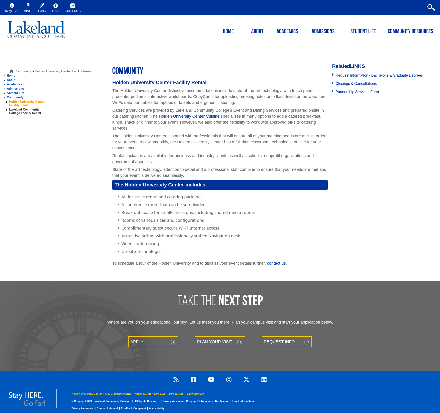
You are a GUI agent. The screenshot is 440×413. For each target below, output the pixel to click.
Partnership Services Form (357, 92)
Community (23, 71)
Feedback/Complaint (133, 408)
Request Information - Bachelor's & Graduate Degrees (379, 75)
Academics (14, 84)
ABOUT (257, 32)
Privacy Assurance (174, 401)
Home (11, 75)
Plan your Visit (214, 341)
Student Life (15, 93)
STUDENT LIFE (363, 32)
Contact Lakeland (107, 408)
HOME (228, 32)
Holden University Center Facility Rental (63, 71)
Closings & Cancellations (356, 84)
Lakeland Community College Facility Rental (25, 111)
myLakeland (36, 31)
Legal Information (243, 401)
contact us (276, 263)
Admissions (15, 88)
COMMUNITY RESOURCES (410, 32)
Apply (136, 341)
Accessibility (156, 408)
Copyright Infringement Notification (207, 401)
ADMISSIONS (323, 32)
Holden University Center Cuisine (189, 116)
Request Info (279, 341)
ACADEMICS (287, 32)
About (11, 80)
